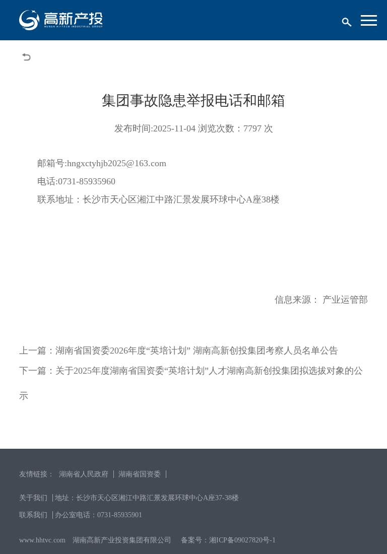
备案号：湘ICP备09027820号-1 (228, 540)
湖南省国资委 (139, 474)
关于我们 (33, 498)
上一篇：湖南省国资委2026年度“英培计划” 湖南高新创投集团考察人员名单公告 (178, 350)
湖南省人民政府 (83, 474)
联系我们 (33, 515)
